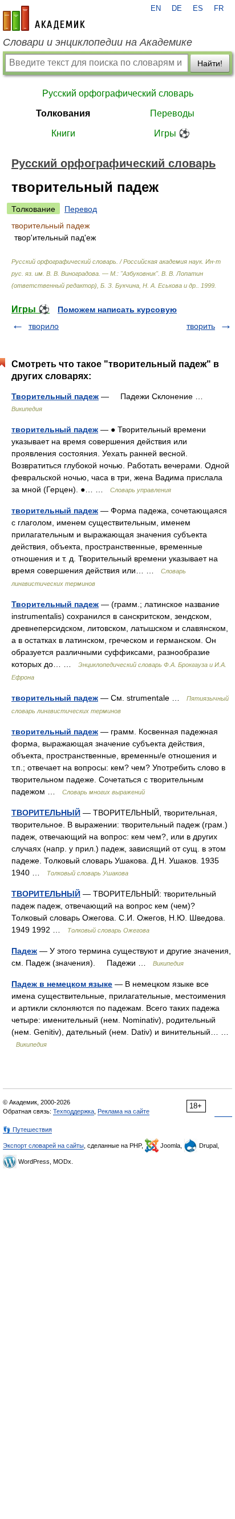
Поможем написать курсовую (117, 309)
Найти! (209, 63)
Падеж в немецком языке (61, 983)
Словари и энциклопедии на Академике (97, 42)
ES (198, 9)
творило (44, 326)
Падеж (24, 950)
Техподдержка (73, 1111)
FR (219, 9)
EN (156, 9)
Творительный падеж (55, 396)
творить (201, 326)
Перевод (80, 209)
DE (177, 9)
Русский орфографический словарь (117, 93)
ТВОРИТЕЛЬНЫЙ (45, 812)
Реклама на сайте (123, 1111)
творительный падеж (54, 429)
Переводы (172, 113)
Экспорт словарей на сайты (43, 1145)
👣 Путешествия (27, 1129)
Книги (63, 133)
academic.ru (44, 18)
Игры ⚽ (172, 133)
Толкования (63, 113)
